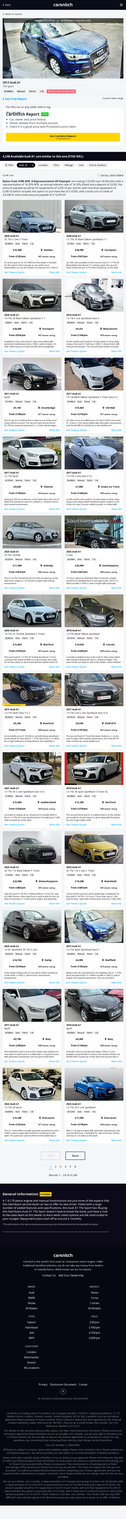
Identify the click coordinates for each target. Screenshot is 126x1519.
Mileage (69, 165)
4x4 (31, 1333)
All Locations (31, 1368)
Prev (51, 1156)
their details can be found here (95, 1440)
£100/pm (94, 1327)
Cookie (83, 1384)
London (31, 1352)
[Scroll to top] (63, 1391)
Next (75, 1156)
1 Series (94, 1303)
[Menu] (122, 5)
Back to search (13, 14)
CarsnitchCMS (80, 1398)
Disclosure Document (63, 1384)
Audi (31, 1292)
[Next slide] (120, 48)
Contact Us (49, 1275)
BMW (31, 1298)
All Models (94, 1308)
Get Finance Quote (14, 272)
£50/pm (94, 1322)
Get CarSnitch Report (63, 137)
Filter (10, 165)
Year (81, 165)
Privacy (43, 1384)
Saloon (31, 1322)
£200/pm (94, 1338)
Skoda (31, 1303)
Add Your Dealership (71, 1275)
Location (43, 165)
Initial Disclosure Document (85, 1430)
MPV (31, 1338)
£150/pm (94, 1333)
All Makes (31, 1308)
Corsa (94, 1298)
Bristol (31, 1362)
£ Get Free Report (15, 99)
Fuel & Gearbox (97, 165)
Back (7, 4)
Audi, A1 (23, 165)
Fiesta (94, 1292)
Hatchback (31, 1327)
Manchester (31, 1357)
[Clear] (32, 165)
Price (56, 165)
